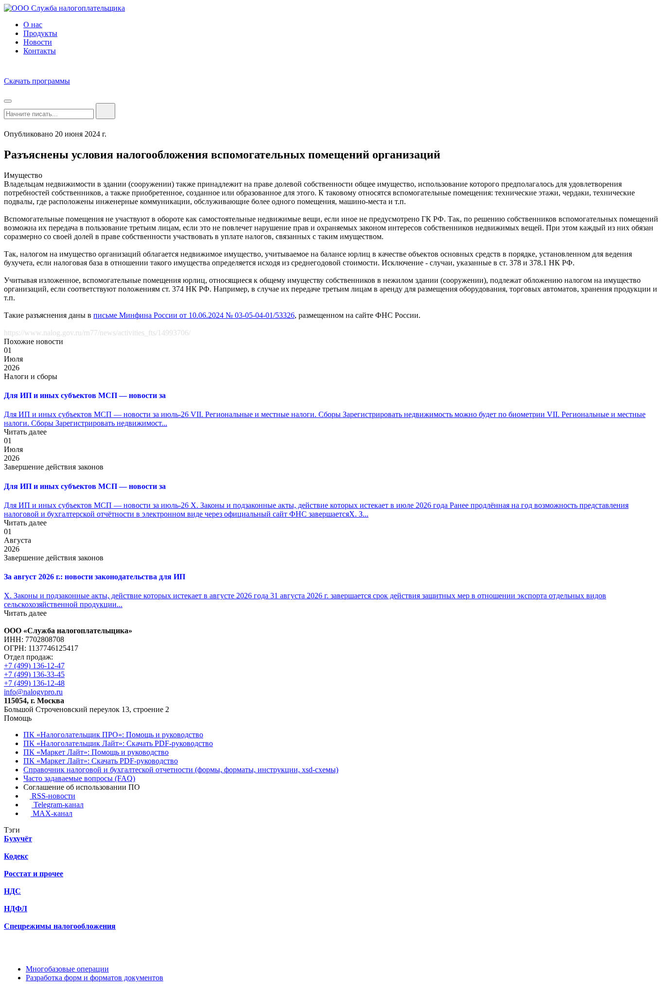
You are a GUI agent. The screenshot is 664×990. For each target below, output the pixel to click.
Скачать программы (37, 81)
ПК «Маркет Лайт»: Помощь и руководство (96, 752)
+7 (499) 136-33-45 (34, 674)
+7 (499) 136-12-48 (34, 683)
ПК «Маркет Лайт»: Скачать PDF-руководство (100, 761)
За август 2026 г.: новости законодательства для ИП (94, 577)
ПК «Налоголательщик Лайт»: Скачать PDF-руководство (118, 743)
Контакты (39, 51)
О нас (32, 24)
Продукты (40, 33)
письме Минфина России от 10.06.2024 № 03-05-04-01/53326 (194, 315)
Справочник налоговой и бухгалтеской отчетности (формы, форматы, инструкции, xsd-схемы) (180, 769)
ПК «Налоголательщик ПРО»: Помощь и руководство (113, 734)
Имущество (23, 175)
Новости (37, 42)
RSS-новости (52, 796)
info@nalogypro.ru (33, 692)
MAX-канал (51, 813)
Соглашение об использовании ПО (81, 787)
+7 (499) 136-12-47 (34, 665)
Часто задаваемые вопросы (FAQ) (79, 778)
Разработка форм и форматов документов (94, 977)
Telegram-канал (58, 804)
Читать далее (25, 432)
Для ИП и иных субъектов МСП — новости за (85, 395)
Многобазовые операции (67, 969)
